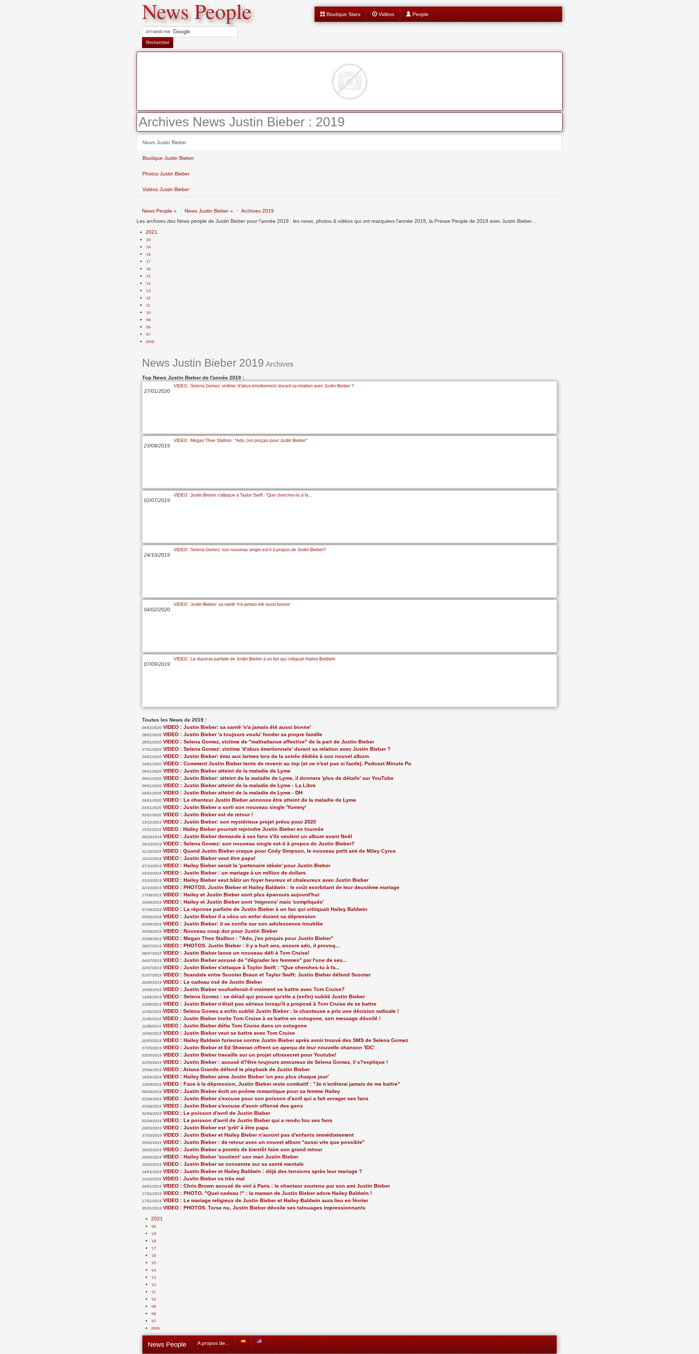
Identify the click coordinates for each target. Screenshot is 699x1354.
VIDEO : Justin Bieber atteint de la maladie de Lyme (227, 771)
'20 (148, 240)
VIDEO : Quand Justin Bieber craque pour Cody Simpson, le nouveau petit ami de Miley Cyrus (279, 851)
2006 (150, 342)
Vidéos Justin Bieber (165, 189)
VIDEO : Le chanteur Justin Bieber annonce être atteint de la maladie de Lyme (259, 800)
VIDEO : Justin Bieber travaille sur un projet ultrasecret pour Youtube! (249, 1055)
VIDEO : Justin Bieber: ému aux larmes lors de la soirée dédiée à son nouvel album (266, 756)
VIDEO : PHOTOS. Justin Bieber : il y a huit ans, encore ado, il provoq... (251, 945)
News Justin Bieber (164, 142)
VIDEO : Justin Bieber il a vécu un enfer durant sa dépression (239, 916)
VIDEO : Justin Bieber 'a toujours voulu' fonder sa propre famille (242, 734)
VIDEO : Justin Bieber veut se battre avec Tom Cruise (229, 1033)
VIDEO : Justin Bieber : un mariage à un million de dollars (234, 873)
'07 (148, 334)
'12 (148, 298)
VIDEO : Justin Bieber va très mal (204, 1178)
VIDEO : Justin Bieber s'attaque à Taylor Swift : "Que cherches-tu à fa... (243, 495)
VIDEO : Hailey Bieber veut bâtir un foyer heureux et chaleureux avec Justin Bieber (265, 880)
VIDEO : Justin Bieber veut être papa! (209, 858)
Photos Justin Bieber (166, 174)
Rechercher (157, 42)
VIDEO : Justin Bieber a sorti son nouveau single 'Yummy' (234, 807)
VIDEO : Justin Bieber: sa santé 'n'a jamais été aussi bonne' (232, 604)
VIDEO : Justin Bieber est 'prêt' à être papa (215, 1127)
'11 (148, 305)
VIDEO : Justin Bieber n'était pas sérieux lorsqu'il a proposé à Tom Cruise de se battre (269, 1004)
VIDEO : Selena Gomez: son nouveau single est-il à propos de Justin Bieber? (250, 549)
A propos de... (213, 1343)
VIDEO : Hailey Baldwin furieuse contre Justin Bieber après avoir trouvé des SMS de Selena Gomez (285, 1040)
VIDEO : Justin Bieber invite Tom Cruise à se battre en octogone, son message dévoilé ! (272, 1018)
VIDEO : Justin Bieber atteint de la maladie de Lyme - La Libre (239, 785)
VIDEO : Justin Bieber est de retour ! (208, 814)
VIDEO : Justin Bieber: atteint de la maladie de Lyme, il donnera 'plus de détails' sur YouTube (278, 778)
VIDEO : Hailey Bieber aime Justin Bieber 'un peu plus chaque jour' (246, 1076)
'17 (148, 262)
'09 (148, 320)
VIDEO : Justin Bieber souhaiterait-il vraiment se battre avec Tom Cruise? (254, 989)
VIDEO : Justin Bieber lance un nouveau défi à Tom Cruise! (236, 953)
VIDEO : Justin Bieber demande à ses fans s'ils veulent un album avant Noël (257, 836)
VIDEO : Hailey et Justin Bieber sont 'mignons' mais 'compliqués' (243, 902)
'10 (148, 313)
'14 (148, 283)
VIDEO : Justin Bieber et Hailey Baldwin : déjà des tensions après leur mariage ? (262, 1171)
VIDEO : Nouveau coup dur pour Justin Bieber (220, 931)
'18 (148, 254)
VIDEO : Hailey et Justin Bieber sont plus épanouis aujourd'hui (241, 894)
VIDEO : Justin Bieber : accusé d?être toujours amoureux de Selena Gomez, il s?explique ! (275, 1062)
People (420, 14)
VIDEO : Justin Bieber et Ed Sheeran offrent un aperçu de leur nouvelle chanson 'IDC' (269, 1047)
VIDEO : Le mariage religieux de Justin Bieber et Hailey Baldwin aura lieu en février (265, 1200)
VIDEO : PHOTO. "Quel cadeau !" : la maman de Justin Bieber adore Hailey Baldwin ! (267, 1193)
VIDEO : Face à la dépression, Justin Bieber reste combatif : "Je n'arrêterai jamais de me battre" (281, 1084)
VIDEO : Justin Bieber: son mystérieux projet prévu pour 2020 (239, 822)
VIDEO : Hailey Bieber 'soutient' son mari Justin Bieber (230, 1157)
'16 (148, 269)
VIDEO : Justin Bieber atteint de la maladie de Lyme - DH (233, 793)
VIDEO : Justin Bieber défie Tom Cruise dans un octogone (235, 1026)
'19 (148, 247)
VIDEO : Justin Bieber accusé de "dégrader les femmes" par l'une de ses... (255, 960)
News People (167, 1344)
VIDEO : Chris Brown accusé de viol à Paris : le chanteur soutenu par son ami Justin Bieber (276, 1186)
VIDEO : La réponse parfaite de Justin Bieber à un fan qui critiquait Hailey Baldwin (254, 659)
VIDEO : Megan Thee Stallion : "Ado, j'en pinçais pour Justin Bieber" (240, 440)
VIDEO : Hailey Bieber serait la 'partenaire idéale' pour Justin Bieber (246, 865)
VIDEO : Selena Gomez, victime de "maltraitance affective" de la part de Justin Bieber (268, 742)
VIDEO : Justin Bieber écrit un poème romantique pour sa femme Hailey (251, 1091)
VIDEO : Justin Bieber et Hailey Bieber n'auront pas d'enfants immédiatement (258, 1135)
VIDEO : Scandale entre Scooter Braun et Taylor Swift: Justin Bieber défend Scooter (267, 975)
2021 (151, 232)
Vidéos (385, 14)
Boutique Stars (342, 14)
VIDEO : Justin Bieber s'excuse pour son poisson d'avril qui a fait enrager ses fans (265, 1098)
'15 (148, 276)
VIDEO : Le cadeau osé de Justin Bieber (212, 982)
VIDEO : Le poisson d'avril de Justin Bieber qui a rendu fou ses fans (247, 1120)
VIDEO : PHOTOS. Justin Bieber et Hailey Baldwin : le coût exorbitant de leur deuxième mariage (281, 887)
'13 (148, 291)
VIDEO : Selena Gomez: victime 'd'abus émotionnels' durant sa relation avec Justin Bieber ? (264, 385)
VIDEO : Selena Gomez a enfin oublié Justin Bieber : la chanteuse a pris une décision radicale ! (281, 1011)
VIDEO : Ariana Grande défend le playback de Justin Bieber (236, 1069)
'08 (148, 327)
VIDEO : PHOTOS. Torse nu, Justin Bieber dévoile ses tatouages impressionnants (264, 1208)
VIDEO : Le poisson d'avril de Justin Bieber (216, 1113)
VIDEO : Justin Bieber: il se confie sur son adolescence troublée (243, 924)
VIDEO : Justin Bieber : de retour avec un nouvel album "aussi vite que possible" (264, 1142)
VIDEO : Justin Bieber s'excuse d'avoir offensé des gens (233, 1106)
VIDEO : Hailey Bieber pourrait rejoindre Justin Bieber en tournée (243, 829)
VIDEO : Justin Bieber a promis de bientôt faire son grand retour (242, 1149)
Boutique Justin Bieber (168, 158)
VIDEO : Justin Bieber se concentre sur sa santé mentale (233, 1164)
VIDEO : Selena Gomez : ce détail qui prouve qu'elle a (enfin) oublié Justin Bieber (264, 996)
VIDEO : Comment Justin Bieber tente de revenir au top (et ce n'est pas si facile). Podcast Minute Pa (287, 763)
